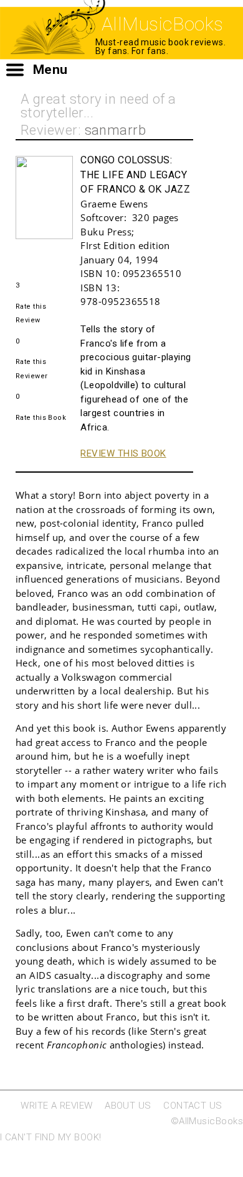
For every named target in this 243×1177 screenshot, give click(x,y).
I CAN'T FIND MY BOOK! (50, 1137)
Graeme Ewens (114, 204)
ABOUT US (128, 1105)
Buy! (25, 255)
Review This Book (123, 453)
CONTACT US (192, 1105)
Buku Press (105, 231)
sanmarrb (115, 130)
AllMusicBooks (163, 24)
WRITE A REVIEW (56, 1105)
